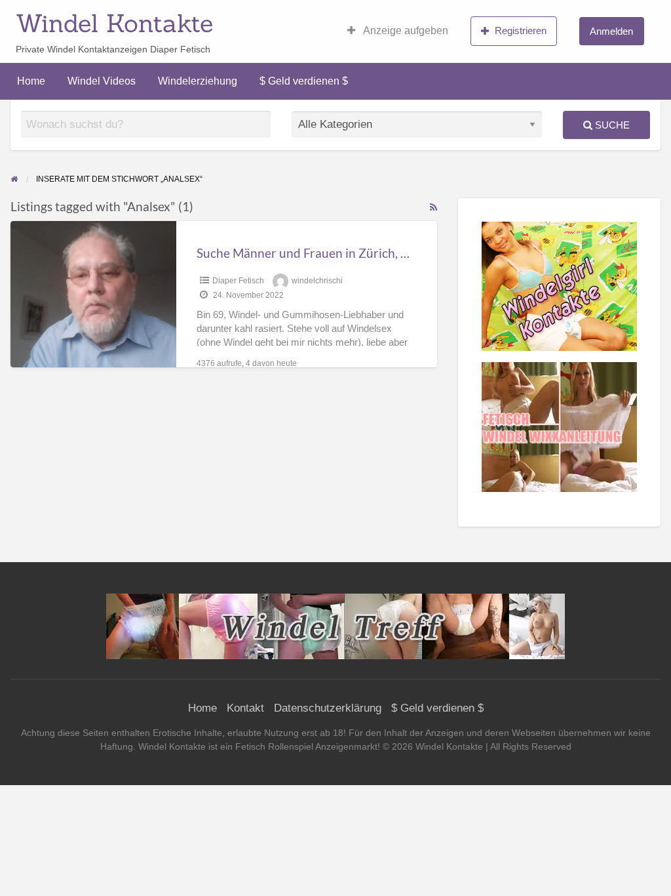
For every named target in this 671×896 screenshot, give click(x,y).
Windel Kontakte (114, 23)
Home (31, 81)
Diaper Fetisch (238, 280)
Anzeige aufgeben (404, 30)
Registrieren (520, 30)
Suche (611, 125)
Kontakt (245, 708)
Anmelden (611, 31)
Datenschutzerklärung (327, 708)
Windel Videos (101, 81)
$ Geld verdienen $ (303, 81)
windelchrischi (317, 280)
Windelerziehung (197, 81)
